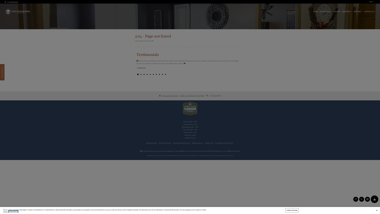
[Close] (377, 210)
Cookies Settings (291, 210)
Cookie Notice (13, 212)
